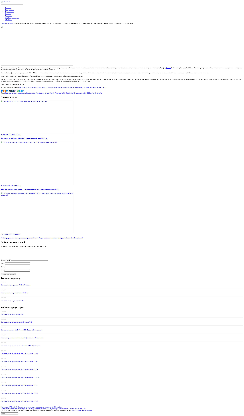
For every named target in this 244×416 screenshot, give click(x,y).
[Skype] (20, 91)
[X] (10, 91)
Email (3, 267)
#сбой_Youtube (97, 93)
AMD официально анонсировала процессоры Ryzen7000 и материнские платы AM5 (29, 189)
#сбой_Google (66, 93)
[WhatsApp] (18, 91)
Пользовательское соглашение (82, 410)
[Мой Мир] (7, 91)
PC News (10, 23)
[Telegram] (23, 91)
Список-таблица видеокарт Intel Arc (12, 301)
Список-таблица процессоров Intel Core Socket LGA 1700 (19, 361)
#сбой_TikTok (87, 93)
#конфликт (21, 93)
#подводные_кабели (42, 93)
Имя (3, 263)
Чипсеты (8, 14)
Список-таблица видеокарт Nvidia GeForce (15, 293)
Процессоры (9, 10)
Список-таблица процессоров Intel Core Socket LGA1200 (19, 369)
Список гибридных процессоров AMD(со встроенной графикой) (22, 338)
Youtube (168, 68)
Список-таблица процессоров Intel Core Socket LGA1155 (19, 401)
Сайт (2, 270)
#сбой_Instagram (76, 93)
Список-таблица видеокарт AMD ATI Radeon (15, 285)
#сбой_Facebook (55, 93)
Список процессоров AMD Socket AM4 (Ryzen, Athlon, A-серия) (21, 330)
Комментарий (6, 260)
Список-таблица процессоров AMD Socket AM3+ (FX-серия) (20, 346)
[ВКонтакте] (2, 91)
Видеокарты (9, 12)
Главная (3, 23)
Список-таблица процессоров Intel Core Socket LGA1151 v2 (20, 377)
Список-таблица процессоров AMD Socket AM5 (16, 322)
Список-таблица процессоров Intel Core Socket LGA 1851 (19, 354)
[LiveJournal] (12, 91)
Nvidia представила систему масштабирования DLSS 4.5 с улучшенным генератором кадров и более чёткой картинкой (42, 238)
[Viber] (15, 91)
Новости (8, 8)
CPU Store (8, 20)
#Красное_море (30, 93)
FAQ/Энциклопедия (12, 18)
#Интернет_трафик (10, 93)
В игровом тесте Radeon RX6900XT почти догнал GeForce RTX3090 (24, 138)
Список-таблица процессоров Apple (12, 314)
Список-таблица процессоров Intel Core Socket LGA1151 (19, 385)
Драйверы (8, 16)
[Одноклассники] (4, 91)
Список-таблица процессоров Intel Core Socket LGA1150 (19, 393)
